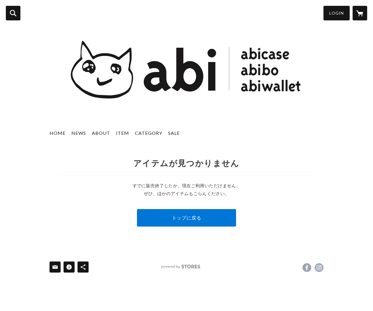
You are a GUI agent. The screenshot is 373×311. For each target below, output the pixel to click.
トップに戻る (186, 217)
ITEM (122, 133)
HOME (58, 133)
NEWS (78, 133)
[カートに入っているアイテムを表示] (360, 13)
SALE (174, 133)
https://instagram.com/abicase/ (319, 267)
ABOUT (101, 133)
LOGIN (336, 12)
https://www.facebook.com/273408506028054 (306, 267)
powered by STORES (181, 266)
